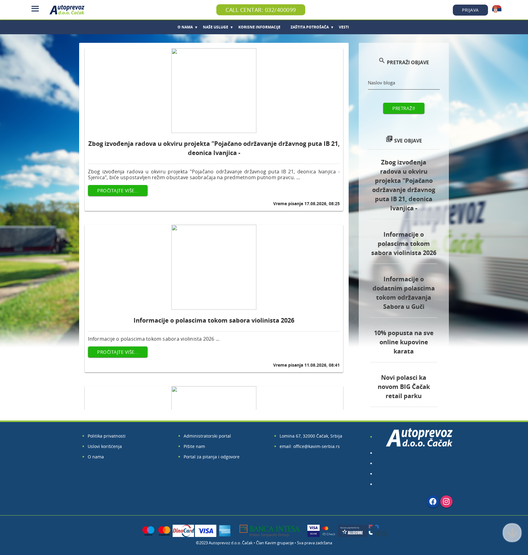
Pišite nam (194, 446)
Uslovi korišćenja (105, 446)
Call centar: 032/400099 (261, 9)
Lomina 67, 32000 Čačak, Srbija (311, 436)
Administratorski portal (207, 436)
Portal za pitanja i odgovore (212, 457)
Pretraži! (403, 108)
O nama (96, 457)
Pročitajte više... (117, 190)
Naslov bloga (381, 83)
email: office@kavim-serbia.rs (310, 446)
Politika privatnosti (107, 436)
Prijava (470, 10)
